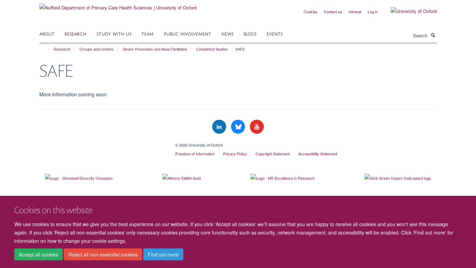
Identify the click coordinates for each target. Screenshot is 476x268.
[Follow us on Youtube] (257, 127)
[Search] (433, 35)
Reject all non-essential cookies (103, 254)
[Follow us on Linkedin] (220, 127)
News (227, 33)
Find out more (163, 254)
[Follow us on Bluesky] (238, 127)
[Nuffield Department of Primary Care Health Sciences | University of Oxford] (118, 5)
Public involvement (187, 33)
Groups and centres (96, 49)
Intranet (354, 11)
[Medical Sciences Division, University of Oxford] (102, 142)
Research (75, 33)
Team (147, 33)
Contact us (333, 11)
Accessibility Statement (317, 153)
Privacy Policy (235, 153)
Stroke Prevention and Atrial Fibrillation (155, 49)
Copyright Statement (272, 153)
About (46, 33)
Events (275, 33)
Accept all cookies (38, 254)
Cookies (310, 11)
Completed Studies (212, 49)
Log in (373, 11)
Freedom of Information (195, 153)
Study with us (114, 33)
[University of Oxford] (408, 11)
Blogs (250, 33)
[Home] (45, 49)
